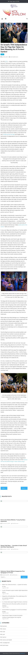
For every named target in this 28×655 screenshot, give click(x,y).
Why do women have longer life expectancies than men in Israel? (5, 488)
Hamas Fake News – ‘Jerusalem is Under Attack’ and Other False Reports (14, 546)
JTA (6, 61)
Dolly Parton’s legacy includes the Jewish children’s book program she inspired (12, 616)
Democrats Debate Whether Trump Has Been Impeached (13, 520)
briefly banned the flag (8, 134)
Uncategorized (5, 642)
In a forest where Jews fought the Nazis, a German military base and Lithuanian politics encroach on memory (14, 603)
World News (5, 645)
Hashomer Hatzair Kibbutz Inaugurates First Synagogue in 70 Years (13, 572)
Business (4, 626)
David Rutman (15, 523)
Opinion (4, 637)
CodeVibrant (22, 653)
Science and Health (7, 640)
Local (3, 634)
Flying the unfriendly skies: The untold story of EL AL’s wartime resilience (14, 597)
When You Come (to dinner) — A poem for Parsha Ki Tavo (14, 585)
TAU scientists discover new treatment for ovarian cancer (24, 488)
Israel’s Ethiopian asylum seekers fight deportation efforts (14, 591)
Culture (4, 629)
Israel (2, 54)
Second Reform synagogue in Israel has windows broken (14, 610)
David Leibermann (14, 57)
